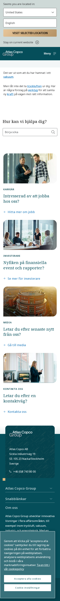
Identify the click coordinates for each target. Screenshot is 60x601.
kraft (10, 94)
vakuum (8, 77)
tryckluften (34, 86)
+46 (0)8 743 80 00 (24, 471)
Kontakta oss (17, 412)
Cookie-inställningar (27, 587)
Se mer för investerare (24, 279)
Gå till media (17, 345)
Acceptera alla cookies (27, 578)
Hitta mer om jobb (21, 212)
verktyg (33, 90)
